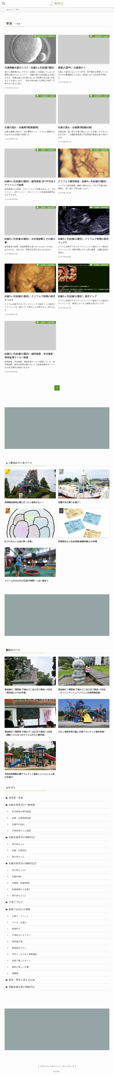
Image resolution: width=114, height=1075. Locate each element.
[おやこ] (57, 3)
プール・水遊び (18, 922)
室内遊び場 (16, 941)
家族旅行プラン (18, 948)
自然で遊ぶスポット (20, 960)
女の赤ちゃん (17, 844)
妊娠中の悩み (17, 824)
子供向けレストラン (20, 935)
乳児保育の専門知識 (20, 811)
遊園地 (14, 973)
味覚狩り (15, 929)
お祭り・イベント (19, 916)
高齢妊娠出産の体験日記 (22, 987)
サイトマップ (68, 1066)
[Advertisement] (57, 428)
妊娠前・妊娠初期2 (20, 883)
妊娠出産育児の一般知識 (22, 804)
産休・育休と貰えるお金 (22, 980)
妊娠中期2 (16, 876)
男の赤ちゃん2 (18, 895)
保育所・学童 (16, 798)
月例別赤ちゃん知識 (20, 830)
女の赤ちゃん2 (18, 870)
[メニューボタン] (3, 3)
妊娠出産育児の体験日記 (22, 837)
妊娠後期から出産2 (20, 889)
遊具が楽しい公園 (19, 967)
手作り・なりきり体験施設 (23, 954)
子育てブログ (16, 902)
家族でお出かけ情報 (19, 909)
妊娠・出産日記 (18, 850)
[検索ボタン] (110, 3)
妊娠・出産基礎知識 (20, 818)
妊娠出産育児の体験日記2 (22, 863)
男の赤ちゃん (17, 857)
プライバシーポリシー (49, 1066)
